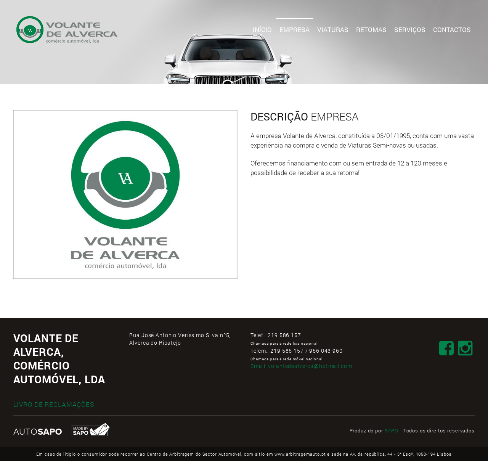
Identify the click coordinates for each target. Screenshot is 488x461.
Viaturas (332, 29)
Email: (301, 365)
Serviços (409, 29)
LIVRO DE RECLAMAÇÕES (53, 404)
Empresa (294, 29)
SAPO (391, 430)
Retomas (371, 29)
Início (262, 29)
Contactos (452, 29)
